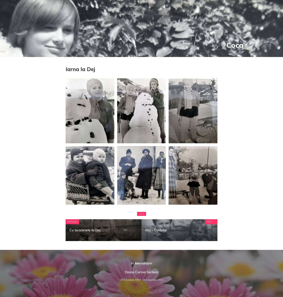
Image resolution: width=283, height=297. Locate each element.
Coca (234, 45)
